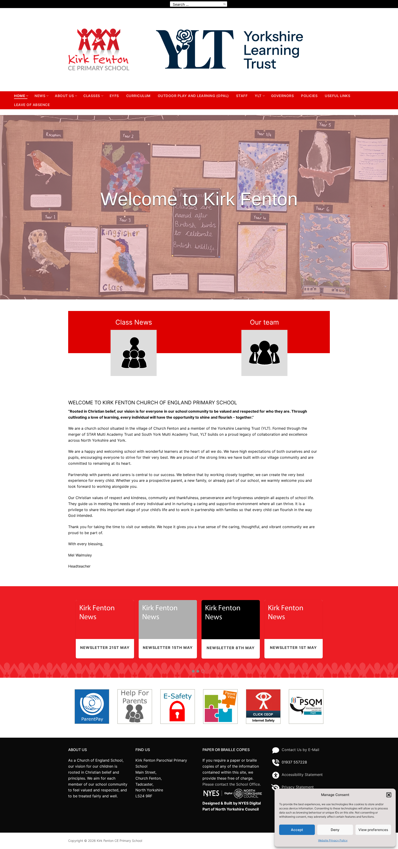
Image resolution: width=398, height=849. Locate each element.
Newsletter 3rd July (105, 617)
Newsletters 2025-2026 (105, 626)
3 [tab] (203, 671)
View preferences (373, 830)
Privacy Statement (298, 787)
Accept (297, 830)
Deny (335, 830)
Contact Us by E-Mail (300, 749)
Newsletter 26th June (293, 617)
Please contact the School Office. (231, 784)
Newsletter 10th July (167, 617)
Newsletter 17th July (230, 617)
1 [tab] (193, 671)
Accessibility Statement (302, 774)
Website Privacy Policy (333, 840)
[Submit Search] (224, 4)
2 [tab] (198, 671)
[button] (388, 795)
